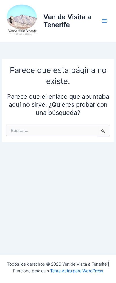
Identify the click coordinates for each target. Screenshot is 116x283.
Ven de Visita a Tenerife (67, 21)
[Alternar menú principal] (104, 21)
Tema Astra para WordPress (76, 270)
